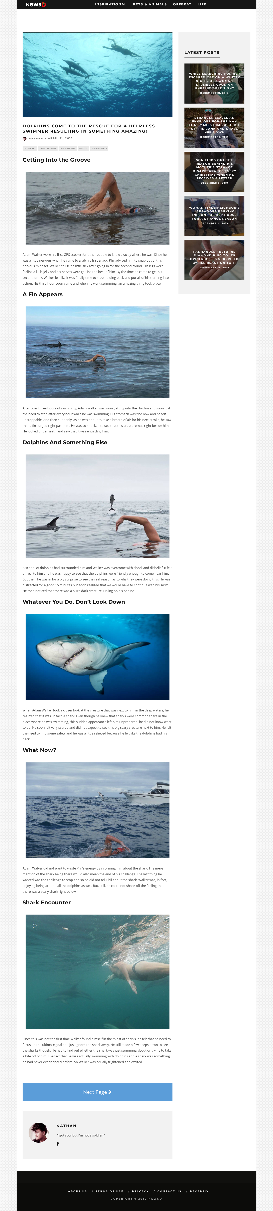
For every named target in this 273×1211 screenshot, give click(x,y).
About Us (77, 1191)
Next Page (95, 1091)
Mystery (83, 148)
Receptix (199, 1191)
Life (202, 4)
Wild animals (99, 148)
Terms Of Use (110, 1191)
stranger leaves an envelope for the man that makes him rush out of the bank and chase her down (214, 125)
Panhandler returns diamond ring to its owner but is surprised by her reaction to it (214, 257)
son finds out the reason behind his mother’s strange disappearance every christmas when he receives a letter (214, 169)
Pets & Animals (150, 4)
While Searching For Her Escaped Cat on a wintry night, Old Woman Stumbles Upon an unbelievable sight (214, 81)
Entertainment (48, 148)
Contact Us (169, 1191)
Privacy (140, 1191)
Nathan (36, 138)
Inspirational (111, 4)
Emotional (30, 148)
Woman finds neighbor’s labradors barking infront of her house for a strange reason (214, 213)
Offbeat (182, 4)
